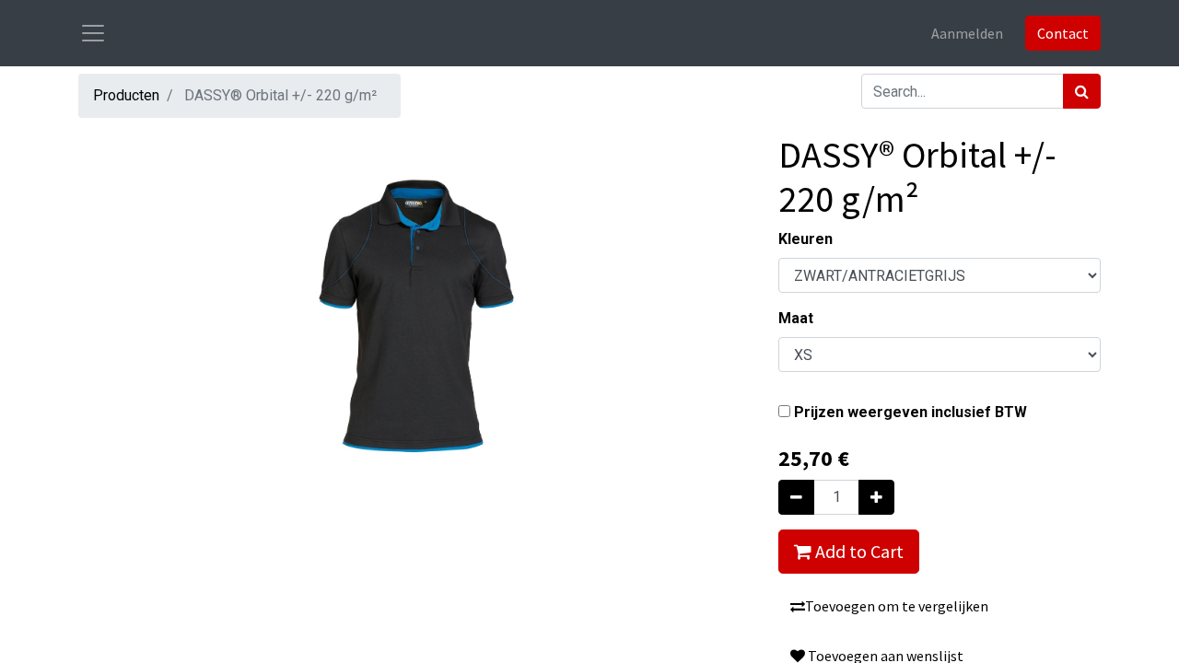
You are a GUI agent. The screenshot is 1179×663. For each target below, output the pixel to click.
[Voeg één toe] (876, 497)
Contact (1063, 33)
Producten (126, 95)
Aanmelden (967, 33)
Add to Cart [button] (857, 551)
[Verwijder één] (796, 497)
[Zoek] (1082, 91)
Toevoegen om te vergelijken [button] (896, 606)
